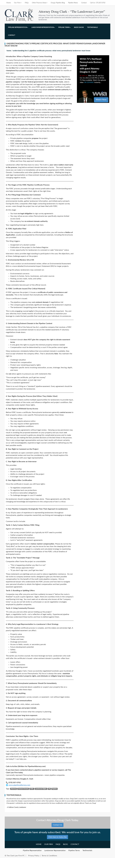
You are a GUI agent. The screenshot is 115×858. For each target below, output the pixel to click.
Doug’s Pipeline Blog (58, 3)
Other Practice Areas (39, 3)
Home (8, 3)
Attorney (13, 789)
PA (49, 789)
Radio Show (79, 27)
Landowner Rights (41, 789)
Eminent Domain (23, 789)
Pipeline (54, 789)
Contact (84, 3)
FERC (32, 789)
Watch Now (101, 100)
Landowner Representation (42, 27)
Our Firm (17, 3)
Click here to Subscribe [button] (57, 837)
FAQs (27, 3)
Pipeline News (73, 3)
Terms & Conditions (49, 856)
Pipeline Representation (17, 27)
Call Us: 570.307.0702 (97, 3)
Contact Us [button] (57, 825)
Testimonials (92, 27)
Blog (65, 844)
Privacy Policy (33, 856)
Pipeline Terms (64, 27)
